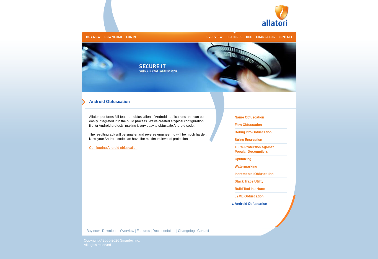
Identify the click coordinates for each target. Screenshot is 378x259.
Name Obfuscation (249, 117)
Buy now (93, 231)
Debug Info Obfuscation (253, 132)
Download (110, 231)
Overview (127, 231)
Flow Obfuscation (248, 125)
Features (143, 231)
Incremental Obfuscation (254, 174)
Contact (203, 231)
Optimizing (243, 159)
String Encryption (248, 140)
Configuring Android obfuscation (113, 148)
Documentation (163, 231)
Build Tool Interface (250, 189)
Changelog (186, 231)
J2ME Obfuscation (249, 196)
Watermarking (246, 166)
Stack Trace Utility (249, 181)
